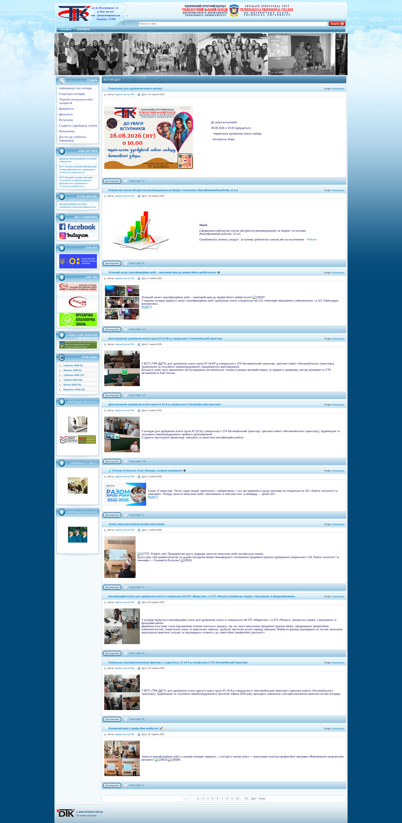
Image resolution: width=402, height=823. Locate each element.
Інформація (338, 88)
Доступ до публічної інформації (72, 138)
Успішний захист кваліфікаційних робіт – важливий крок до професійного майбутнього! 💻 (164, 272)
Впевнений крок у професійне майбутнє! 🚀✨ (137, 728)
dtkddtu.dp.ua (93, 812)
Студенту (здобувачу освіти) (78, 125)
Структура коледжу (72, 93)
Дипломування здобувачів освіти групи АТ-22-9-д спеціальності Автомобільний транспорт (164, 404)
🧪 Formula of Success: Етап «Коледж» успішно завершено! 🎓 (147, 470)
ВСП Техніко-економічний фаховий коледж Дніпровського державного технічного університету (78, 169)
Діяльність (66, 114)
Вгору (262, 798)
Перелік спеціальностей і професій (76, 101)
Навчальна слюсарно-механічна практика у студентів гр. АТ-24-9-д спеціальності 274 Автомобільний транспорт (178, 662)
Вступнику (66, 120)
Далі (253, 798)
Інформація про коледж (75, 88)
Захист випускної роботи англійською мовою (136, 524)
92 (246, 798)
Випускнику (67, 131)
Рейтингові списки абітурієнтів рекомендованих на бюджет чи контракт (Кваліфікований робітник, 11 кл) (173, 190)
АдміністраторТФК (124, 94)
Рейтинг (312, 239)
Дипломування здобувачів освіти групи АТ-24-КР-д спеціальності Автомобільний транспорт (165, 338)
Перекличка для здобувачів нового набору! (135, 88)
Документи (66, 108)
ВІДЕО (147, 307)
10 (237, 798)
